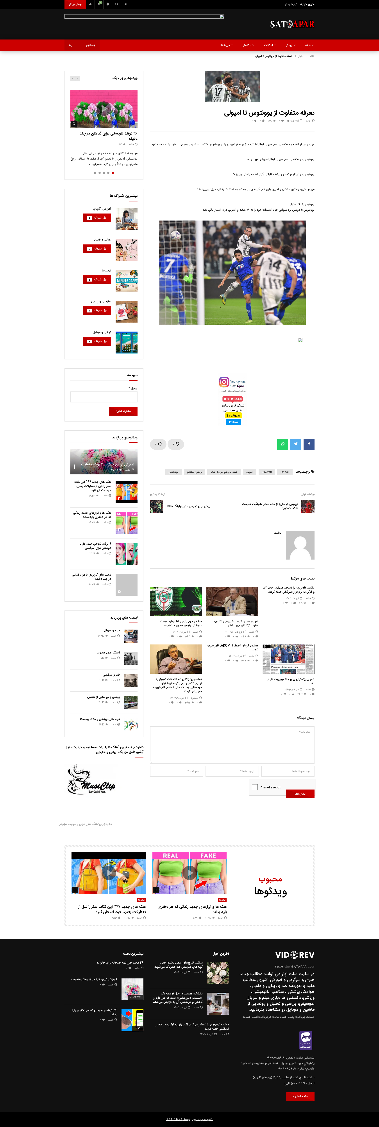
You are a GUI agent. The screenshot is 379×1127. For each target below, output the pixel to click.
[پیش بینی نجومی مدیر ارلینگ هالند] (156, 506)
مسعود (194, 698)
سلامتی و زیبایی (101, 301)
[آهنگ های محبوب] (131, 658)
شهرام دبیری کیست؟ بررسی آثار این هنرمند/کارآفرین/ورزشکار (236, 623)
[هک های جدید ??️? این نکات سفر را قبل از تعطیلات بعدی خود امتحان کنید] (127, 492)
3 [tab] (104, 173)
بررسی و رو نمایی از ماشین (103, 697)
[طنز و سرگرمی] (131, 680)
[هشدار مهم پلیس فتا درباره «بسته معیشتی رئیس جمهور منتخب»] (176, 601)
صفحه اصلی (301, 1096)
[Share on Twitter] (295, 444)
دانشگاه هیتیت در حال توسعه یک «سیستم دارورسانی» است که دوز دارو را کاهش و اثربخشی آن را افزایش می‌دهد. (177, 998)
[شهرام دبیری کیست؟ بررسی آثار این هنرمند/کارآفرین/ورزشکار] (232, 601)
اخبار (301, 56)
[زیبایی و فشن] (127, 250)
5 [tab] (95, 173)
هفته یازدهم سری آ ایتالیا (224, 472)
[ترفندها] (127, 281)
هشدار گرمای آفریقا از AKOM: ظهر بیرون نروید (232, 648)
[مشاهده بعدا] (116, 4)
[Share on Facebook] (309, 444)
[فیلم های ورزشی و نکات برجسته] (131, 724)
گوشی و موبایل (102, 332)
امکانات (268, 45)
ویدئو (289, 45)
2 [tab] (108, 173)
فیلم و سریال (112, 630)
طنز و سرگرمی (111, 675)
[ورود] (90, 4)
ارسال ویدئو (75, 4)
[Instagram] (125, 4)
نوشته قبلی (308, 494)
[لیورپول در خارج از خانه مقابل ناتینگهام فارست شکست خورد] (308, 506)
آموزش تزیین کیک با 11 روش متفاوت (107, 465)
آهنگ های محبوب (108, 652)
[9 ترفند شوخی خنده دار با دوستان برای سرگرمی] (127, 554)
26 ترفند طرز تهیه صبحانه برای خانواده (120, 962)
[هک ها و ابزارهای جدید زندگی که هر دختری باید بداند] (127, 523)
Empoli (285, 472)
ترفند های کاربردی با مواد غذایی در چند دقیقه (91, 577)
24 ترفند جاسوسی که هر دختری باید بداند (94, 1012)
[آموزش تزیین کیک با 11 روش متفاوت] (104, 462)
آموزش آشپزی (102, 209)
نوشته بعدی (157, 494)
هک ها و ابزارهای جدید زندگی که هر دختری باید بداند (92, 515)
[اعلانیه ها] (108, 4)
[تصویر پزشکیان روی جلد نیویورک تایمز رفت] (289, 659)
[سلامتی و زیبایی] (127, 312)
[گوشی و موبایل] (127, 343)
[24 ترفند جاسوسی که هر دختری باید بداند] (132, 1020)
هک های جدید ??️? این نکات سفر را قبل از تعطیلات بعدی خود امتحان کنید (92, 486)
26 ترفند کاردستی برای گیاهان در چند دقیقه (109, 136)
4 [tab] (99, 173)
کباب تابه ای (290, 4)
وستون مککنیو (194, 472)
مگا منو (247, 45)
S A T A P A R (174, 1119)
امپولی (249, 472)
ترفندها (106, 270)
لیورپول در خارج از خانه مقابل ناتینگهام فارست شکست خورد (270, 506)
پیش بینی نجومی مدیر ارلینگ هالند (188, 506)
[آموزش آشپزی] (127, 219)
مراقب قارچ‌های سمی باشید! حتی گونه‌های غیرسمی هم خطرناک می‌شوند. (178, 965)
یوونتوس (173, 472)
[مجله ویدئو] (292, 24)
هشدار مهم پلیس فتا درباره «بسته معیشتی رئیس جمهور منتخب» (181, 623)
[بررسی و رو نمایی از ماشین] (131, 702)
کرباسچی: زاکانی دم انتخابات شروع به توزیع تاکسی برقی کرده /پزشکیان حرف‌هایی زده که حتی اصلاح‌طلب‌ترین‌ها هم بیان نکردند (177, 686)
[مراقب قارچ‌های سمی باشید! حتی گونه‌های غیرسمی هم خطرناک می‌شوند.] (218, 973)
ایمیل (133, 388)
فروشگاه (225, 45)
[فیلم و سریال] (131, 636)
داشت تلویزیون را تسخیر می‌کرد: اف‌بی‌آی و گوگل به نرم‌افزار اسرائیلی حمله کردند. (289, 590)
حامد (308, 121)
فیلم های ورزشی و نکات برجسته (100, 719)
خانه (307, 45)
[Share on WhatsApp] (282, 444)
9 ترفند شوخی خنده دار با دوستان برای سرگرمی (95, 546)
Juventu (267, 472)
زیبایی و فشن (102, 239)
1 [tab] (113, 173)
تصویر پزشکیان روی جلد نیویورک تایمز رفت (291, 681)
